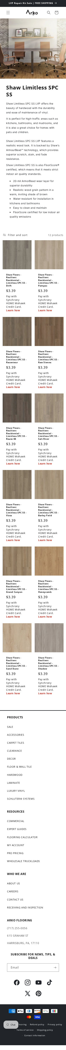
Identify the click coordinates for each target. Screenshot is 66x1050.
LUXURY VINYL (16, 790)
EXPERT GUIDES (17, 829)
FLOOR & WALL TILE (19, 766)
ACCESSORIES (15, 734)
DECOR (11, 758)
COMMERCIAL (15, 821)
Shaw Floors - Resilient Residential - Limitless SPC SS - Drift (16, 280)
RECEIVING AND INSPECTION (25, 907)
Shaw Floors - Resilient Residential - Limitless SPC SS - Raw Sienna (48, 357)
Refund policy (37, 1024)
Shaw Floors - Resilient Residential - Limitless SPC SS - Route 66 (16, 433)
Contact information (34, 1035)
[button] (8, 12)
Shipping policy (45, 1030)
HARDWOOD (15, 774)
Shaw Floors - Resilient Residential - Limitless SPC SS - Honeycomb (48, 586)
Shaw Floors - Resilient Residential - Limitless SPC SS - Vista (16, 510)
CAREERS (12, 891)
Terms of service (25, 1030)
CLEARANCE (14, 750)
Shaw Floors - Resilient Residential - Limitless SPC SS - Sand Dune (16, 663)
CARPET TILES (15, 742)
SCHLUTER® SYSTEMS (20, 798)
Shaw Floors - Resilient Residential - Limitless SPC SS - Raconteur (16, 357)
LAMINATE (13, 782)
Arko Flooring (19, 1024)
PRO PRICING (15, 853)
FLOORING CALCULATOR (22, 837)
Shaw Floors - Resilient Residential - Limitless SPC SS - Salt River (48, 433)
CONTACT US (15, 899)
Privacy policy (55, 1024)
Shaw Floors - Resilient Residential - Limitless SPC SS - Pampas (48, 280)
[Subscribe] (55, 967)
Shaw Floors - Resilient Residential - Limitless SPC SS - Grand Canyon (16, 586)
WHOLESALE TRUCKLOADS (23, 861)
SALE (10, 726)
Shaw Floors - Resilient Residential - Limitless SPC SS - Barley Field (48, 510)
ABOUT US (13, 883)
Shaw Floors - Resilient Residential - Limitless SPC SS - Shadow (48, 663)
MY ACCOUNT (15, 845)
